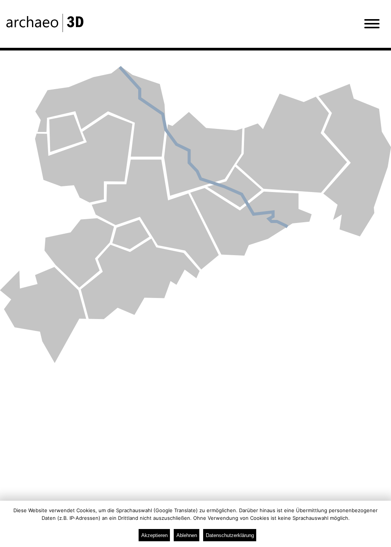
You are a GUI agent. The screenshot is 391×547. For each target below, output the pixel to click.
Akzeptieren (154, 535)
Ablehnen (186, 535)
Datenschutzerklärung (230, 535)
